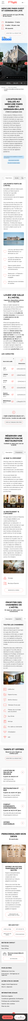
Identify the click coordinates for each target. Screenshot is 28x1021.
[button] (1, 63)
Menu (3, 3)
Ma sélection (21, 1017)
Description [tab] (9, 452)
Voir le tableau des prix (14, 422)
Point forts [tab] (9, 178)
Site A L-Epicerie (6, 987)
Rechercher (7, 1017)
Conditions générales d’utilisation (12, 998)
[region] (13, 43)
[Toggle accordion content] (22, 772)
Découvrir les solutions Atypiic (13, 914)
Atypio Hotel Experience (9, 984)
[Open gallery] (13, 368)
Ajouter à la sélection (13, 33)
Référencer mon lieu (8, 971)
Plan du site (5, 1006)
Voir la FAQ (7, 929)
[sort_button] (13, 358)
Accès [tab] (16, 178)
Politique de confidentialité (10, 1001)
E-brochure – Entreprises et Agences (10, 974)
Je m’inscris (13, 958)
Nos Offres (5, 948)
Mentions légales (7, 996)
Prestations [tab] (18, 452)
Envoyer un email (7, 934)
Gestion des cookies (8, 1003)
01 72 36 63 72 (20, 929)
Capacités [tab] (18, 619)
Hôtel (8, 83)
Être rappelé (20, 934)
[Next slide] (24, 83)
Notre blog (5, 946)
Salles (15, 83)
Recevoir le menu (13, 590)
